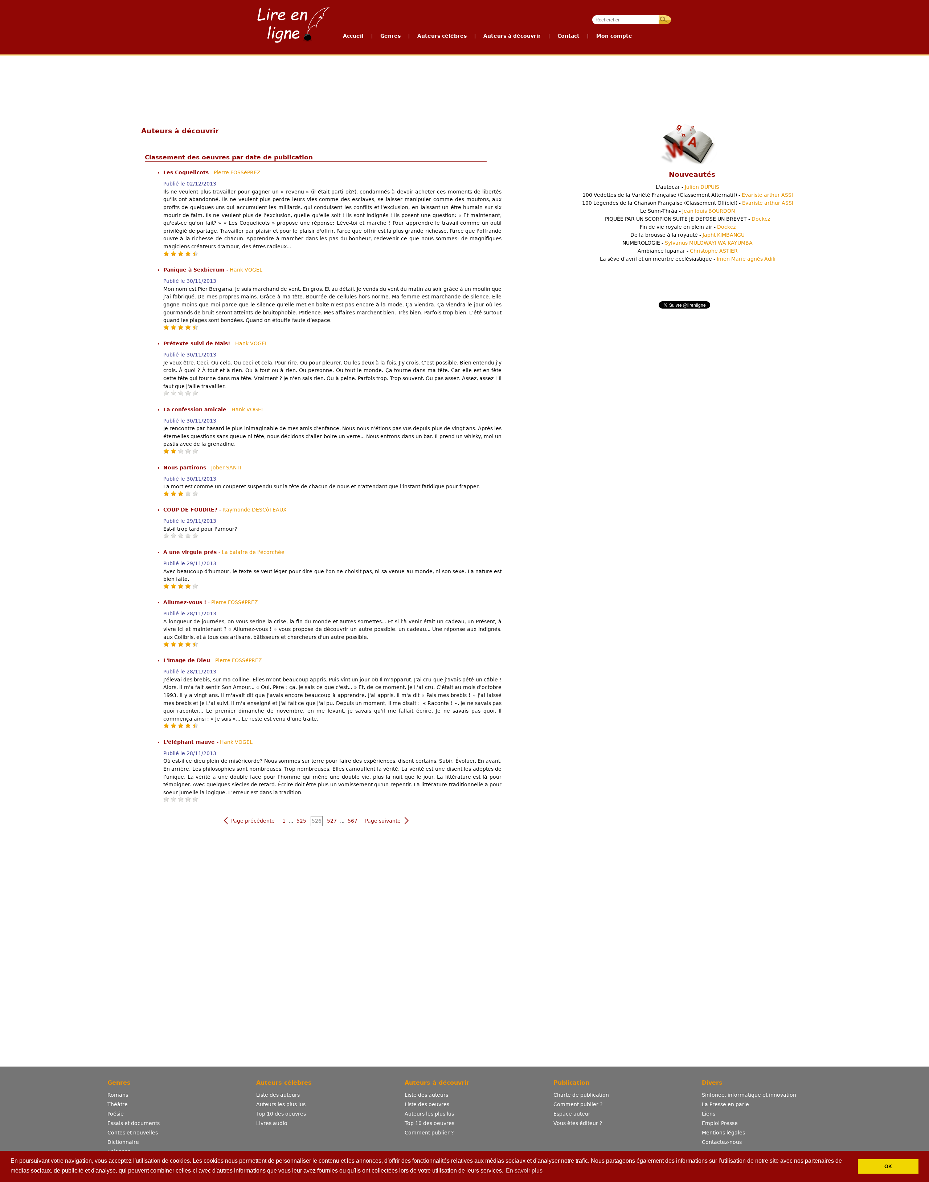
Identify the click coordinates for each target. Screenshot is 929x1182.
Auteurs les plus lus (281, 1104)
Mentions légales (723, 1133)
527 (332, 821)
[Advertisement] (464, 82)
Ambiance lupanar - (688, 251)
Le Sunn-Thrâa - (687, 211)
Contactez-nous (722, 1142)
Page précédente (253, 821)
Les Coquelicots (186, 172)
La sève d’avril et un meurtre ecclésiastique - (687, 259)
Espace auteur (571, 1114)
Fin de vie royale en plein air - (688, 227)
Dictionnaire (123, 1142)
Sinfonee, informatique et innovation (749, 1095)
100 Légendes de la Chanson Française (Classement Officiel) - (687, 203)
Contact (568, 36)
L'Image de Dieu (187, 660)
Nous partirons (185, 467)
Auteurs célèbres (442, 36)
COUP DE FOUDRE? (191, 510)
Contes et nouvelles (132, 1133)
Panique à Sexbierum (194, 270)
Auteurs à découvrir (512, 36)
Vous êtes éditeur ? (577, 1123)
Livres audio (271, 1123)
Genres (390, 36)
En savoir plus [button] (524, 1170)
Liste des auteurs (278, 1095)
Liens (708, 1114)
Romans (117, 1095)
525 (301, 821)
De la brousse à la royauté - (687, 235)
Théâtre (117, 1104)
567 (352, 821)
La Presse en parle (725, 1104)
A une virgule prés (190, 552)
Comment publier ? (429, 1133)
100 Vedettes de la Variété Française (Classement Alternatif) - (687, 195)
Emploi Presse (720, 1123)
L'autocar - (687, 187)
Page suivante (383, 821)
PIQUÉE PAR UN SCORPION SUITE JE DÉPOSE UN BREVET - (687, 219)
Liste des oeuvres (427, 1104)
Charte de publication (581, 1095)
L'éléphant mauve (190, 742)
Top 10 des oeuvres (281, 1114)
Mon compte (614, 36)
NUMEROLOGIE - (687, 243)
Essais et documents (133, 1123)
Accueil (353, 36)
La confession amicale (195, 409)
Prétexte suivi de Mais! (197, 343)
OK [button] (888, 1166)
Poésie (115, 1114)
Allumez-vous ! (185, 602)
